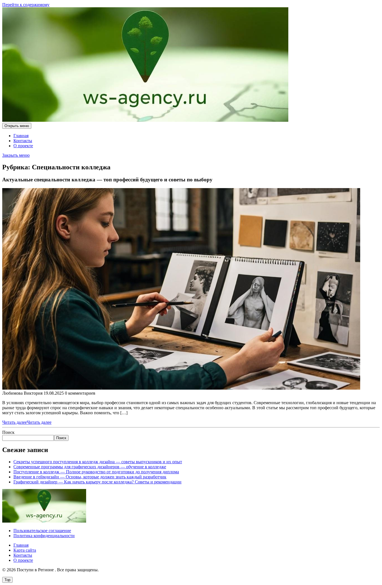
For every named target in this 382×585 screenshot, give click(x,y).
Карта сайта (24, 550)
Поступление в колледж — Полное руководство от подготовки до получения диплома (96, 471)
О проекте (23, 145)
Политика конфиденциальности (44, 535)
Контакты (22, 140)
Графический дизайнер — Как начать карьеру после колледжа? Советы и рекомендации (97, 481)
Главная (21, 135)
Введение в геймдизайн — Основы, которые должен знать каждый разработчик (89, 476)
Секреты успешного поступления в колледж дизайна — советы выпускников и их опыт (97, 461)
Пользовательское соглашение (42, 530)
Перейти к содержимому (25, 4)
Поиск (8, 432)
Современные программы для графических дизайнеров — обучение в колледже (89, 466)
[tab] (16, 126)
